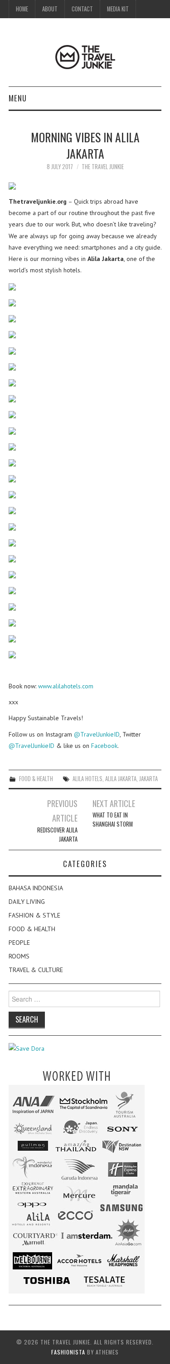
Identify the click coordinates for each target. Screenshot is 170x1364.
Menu (18, 98)
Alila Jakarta (120, 778)
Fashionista (68, 1352)
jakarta (148, 778)
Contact (82, 9)
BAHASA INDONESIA (36, 888)
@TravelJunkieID (97, 734)
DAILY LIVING (27, 902)
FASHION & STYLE (34, 915)
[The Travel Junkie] (85, 56)
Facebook (104, 746)
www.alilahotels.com (65, 686)
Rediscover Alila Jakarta (57, 834)
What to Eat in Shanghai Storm (112, 819)
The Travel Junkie (103, 166)
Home (22, 9)
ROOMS (19, 956)
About (50, 9)
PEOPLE (19, 942)
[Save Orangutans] (26, 1048)
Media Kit (118, 9)
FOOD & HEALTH (36, 778)
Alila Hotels (87, 778)
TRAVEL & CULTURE (36, 970)
